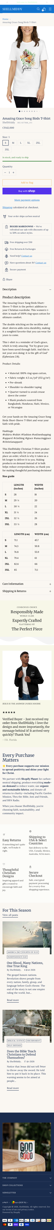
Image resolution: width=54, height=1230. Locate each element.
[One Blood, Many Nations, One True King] (27, 937)
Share (9, 279)
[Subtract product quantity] (5, 172)
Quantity (7, 166)
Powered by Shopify (11, 1212)
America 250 (14, 952)
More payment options (27, 200)
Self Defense (14, 1045)
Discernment (33, 1041)
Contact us (26, 256)
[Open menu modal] (50, 9)
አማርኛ (5, 1202)
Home (5, 19)
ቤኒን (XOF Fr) (20, 1202)
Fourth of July (30, 952)
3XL (7, 149)
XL (28, 142)
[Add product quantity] (13, 172)
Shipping (7, 207)
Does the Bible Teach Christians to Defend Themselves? (21, 1054)
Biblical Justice (16, 1041)
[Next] (47, 2)
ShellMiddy (8, 122)
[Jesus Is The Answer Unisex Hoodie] (27, 675)
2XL (38, 142)
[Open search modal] (38, 9)
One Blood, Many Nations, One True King (25, 964)
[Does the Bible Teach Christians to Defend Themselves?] (27, 1026)
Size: (6, 137)
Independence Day (17, 957)
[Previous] (7, 2)
